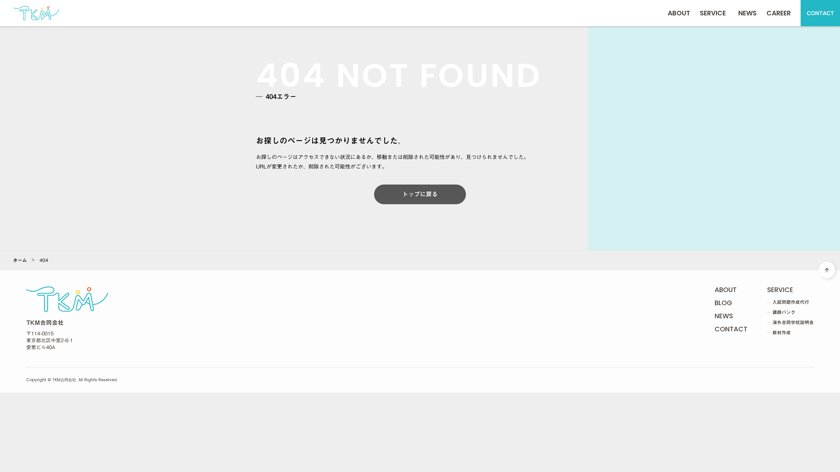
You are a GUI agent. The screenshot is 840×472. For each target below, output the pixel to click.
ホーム (20, 260)
